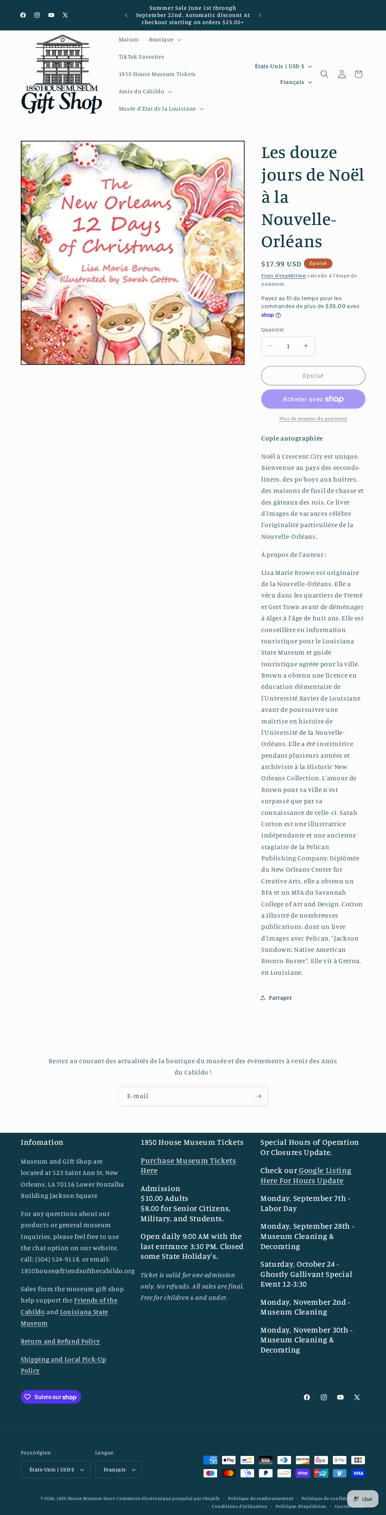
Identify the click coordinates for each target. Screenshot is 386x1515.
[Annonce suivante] (259, 15)
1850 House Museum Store (86, 1498)
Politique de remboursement (261, 1498)
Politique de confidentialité (333, 1498)
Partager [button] (280, 997)
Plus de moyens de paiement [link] (313, 418)
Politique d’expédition (301, 1506)
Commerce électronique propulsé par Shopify (168, 1498)
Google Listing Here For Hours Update (306, 1175)
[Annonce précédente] (126, 15)
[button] (164, 39)
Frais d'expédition (283, 275)
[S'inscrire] (258, 1096)
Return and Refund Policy (60, 1341)
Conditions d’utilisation (239, 1506)
